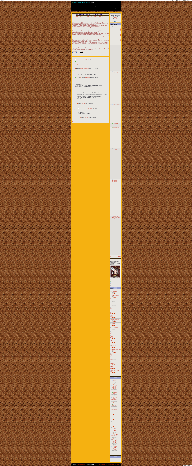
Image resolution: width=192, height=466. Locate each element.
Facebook (78, 52)
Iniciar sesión (178, 0)
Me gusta (75, 51)
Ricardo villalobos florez (114, 437)
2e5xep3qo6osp (87, 77)
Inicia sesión (115, 18)
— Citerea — (114, 393)
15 (115, 330)
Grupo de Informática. (115, 311)
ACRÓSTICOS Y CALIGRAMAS (114, 362)
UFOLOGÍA (114, 323)
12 (115, 352)
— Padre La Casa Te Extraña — (114, 388)
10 (115, 338)
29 (115, 306)
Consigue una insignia (118, 460)
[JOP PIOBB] (73, 16)
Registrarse (174, 0)
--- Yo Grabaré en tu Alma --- (114, 423)
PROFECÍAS (114, 345)
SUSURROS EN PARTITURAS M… (116, 350)
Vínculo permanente (81, 59)
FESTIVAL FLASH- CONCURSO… (115, 328)
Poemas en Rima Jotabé (115, 319)
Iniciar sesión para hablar (186, 465)
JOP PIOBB (81, 16)
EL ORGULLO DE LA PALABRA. (114, 430)
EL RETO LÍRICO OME (115, 354)
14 (113, 302)
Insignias (99, 464)
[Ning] (2, 0)
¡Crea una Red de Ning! (8, 0)
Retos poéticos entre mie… (116, 340)
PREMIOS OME (114, 308)
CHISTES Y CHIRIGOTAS (115, 366)
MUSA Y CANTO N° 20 (115, 358)
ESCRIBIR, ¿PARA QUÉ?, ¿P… (116, 332)
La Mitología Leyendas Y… (116, 300)
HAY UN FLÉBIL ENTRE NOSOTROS (114, 442)
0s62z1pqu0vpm (87, 59)
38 (115, 360)
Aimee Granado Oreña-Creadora (82, 464)
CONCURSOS (114, 304)
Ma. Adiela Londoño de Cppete (84, 68)
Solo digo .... (118, 104)
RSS (72, 121)
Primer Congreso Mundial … (116, 370)
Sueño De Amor (114, 405)
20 (115, 364)
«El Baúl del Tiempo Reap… (116, 295)
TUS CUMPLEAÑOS (114, 435)
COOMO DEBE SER (119, 124)
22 (115, 297)
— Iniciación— (114, 381)
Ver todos (119, 256)
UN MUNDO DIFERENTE (114, 449)
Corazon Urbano (114, 291)
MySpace (74, 52)
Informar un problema (104, 464)
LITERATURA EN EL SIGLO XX (116, 336)
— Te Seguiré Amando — (114, 400)
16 (115, 321)
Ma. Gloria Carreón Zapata (115, 432)
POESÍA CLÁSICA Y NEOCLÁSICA (98, 16)
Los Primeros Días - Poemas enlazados (114, 411)
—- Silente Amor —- (114, 417)
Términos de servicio (117, 464)
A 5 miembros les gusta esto (81, 51)
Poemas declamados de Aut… (116, 315)
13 (113, 306)
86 (113, 297)
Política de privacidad (111, 464)
